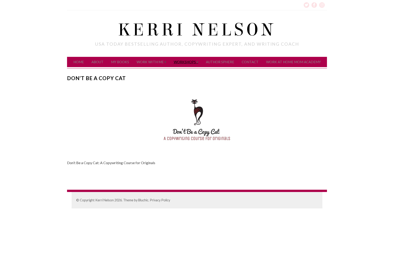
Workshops (185, 62)
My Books (120, 62)
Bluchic (143, 200)
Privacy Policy (160, 200)
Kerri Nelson (197, 29)
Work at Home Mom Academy (293, 62)
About (97, 62)
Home (78, 62)
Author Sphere (220, 62)
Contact (250, 62)
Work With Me (150, 62)
